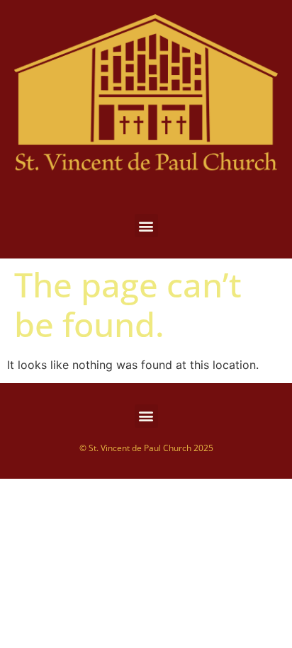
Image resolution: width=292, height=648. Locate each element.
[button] (146, 225)
